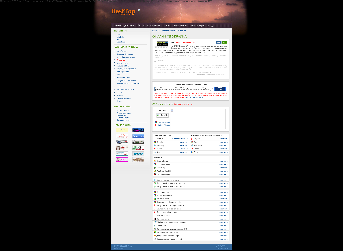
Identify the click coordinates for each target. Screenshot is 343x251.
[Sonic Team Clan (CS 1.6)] (138, 137)
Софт (119, 86)
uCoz (123, 248)
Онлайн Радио (123, 118)
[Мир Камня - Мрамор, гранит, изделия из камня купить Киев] (138, 143)
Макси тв (182, 56)
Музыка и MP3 (123, 66)
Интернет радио (124, 113)
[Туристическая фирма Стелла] (122, 137)
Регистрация (197, 26)
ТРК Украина (196, 56)
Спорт (119, 92)
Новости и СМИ (123, 78)
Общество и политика (126, 80)
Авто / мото (121, 51)
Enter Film (222, 56)
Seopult (120, 39)
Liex (118, 35)
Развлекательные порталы (128, 83)
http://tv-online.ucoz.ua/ (185, 42)
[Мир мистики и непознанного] (138, 161)
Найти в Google (164, 122)
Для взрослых (123, 72)
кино (160, 56)
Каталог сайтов (151, 26)
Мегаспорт (158, 58)
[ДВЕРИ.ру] (122, 155)
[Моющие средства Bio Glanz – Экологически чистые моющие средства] (138, 149)
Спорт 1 (214, 56)
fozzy (164, 72)
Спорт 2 (206, 56)
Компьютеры (122, 63)
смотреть (184, 139)
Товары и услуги (124, 98)
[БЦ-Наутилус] (122, 132)
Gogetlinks (121, 42)
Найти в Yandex (164, 125)
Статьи (166, 26)
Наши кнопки (180, 26)
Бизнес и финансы (125, 54)
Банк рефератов (124, 120)
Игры (119, 75)
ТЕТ (188, 56)
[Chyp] (122, 149)
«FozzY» (126, 245)
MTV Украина (172, 56)
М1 (165, 56)
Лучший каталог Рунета (123, 12)
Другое (120, 95)
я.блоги (175, 139)
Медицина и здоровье (126, 69)
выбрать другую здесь (194, 97)
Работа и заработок (125, 89)
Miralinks (120, 37)
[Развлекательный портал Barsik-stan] (138, 132)
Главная (117, 26)
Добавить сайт (132, 26)
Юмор (119, 101)
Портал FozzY (123, 110)
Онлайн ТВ (121, 115)
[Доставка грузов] (122, 143)
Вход (210, 26)
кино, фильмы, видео (126, 57)
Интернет (121, 60)
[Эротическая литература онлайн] (122, 161)
